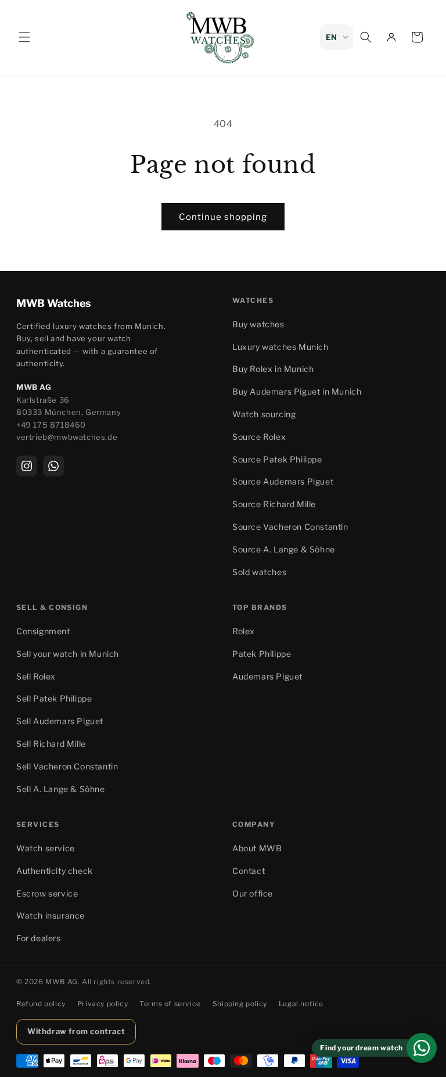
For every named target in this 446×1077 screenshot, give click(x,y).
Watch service (45, 848)
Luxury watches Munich (280, 347)
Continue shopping (223, 217)
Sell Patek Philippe (54, 698)
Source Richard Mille (274, 504)
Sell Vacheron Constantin (67, 766)
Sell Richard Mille (51, 744)
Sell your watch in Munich (67, 654)
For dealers (38, 938)
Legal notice (301, 1003)
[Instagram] (26, 466)
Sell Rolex (36, 676)
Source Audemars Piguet (282, 481)
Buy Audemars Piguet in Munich (296, 391)
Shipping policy (240, 1003)
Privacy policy (102, 1003)
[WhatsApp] (53, 466)
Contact (248, 871)
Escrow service (47, 893)
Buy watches (258, 324)
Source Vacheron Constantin (290, 527)
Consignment (43, 631)
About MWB (257, 848)
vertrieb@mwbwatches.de (66, 437)
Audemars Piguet (267, 676)
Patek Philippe (261, 654)
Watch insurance (50, 915)
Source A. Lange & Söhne (283, 549)
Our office (252, 893)
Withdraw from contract (76, 1031)
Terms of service (170, 1003)
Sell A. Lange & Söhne (60, 789)
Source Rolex (259, 437)
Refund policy (41, 1003)
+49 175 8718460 (51, 424)
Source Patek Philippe (277, 459)
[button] (24, 37)
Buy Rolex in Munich (273, 369)
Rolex (243, 631)
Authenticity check (54, 871)
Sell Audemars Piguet (59, 721)
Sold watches (259, 572)
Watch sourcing (264, 414)
